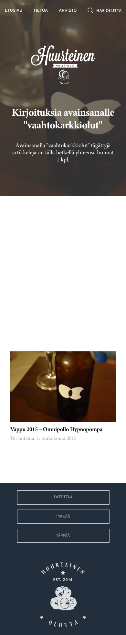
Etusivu (13, 11)
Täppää (63, 536)
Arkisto (68, 11)
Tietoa (40, 11)
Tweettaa (62, 497)
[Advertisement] (63, 269)
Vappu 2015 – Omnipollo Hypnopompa (56, 430)
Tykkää (63, 517)
